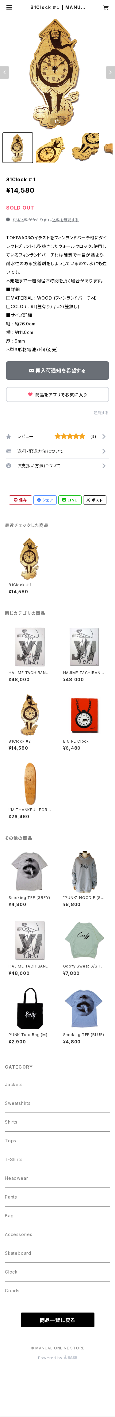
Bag (9, 1215)
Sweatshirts (18, 1103)
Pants (11, 1196)
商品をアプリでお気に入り (60, 394)
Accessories (19, 1234)
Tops (10, 1140)
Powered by (51, 1358)
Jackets (14, 1084)
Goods (12, 1290)
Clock (11, 1271)
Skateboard (18, 1253)
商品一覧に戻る (57, 1320)
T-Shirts (13, 1159)
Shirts (11, 1122)
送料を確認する (65, 220)
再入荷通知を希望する (61, 370)
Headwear (16, 1178)
